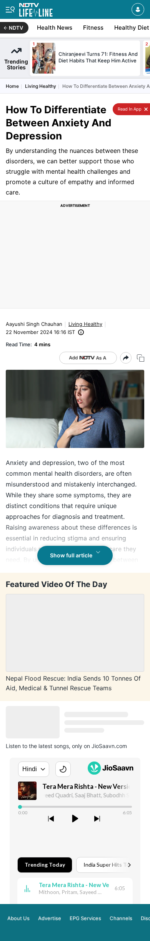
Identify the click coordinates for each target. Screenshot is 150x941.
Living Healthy (40, 86)
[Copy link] (140, 358)
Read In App (129, 109)
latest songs (53, 746)
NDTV (16, 28)
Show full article (71, 555)
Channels (121, 917)
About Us (18, 917)
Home (12, 86)
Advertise (49, 917)
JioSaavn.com (109, 746)
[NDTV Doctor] (36, 8)
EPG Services (85, 917)
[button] (138, 9)
